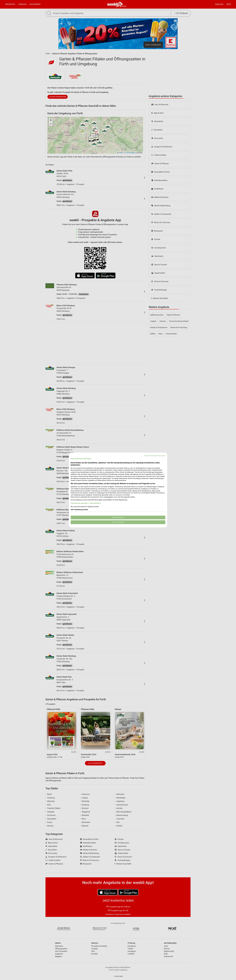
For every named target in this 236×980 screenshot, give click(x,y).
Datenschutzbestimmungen (154, 456)
